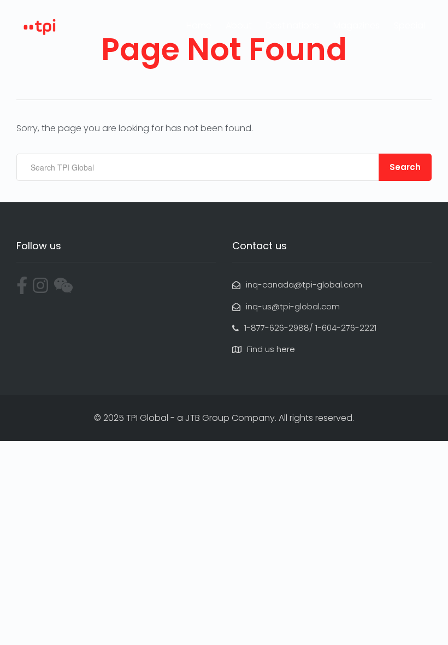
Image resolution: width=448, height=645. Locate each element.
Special (409, 25)
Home (198, 25)
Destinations (292, 25)
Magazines (356, 25)
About (239, 25)
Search (405, 167)
